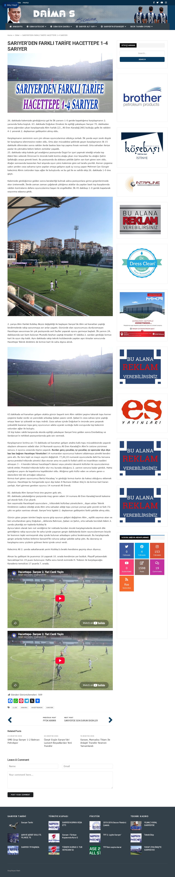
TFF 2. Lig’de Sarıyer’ (112, 835)
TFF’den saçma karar (112, 847)
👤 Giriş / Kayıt (10, 5)
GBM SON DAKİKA (61, 26)
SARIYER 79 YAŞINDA (30, 847)
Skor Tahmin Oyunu (140, 26)
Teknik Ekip (149, 835)
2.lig (15, 707)
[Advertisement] (142, 609)
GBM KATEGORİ (37, 26)
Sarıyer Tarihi (27, 822)
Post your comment (20, 795)
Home (10, 35)
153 (157, 553)
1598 (141, 569)
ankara (24, 707)
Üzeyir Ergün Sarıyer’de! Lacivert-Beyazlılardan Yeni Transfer (58, 742)
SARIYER (49, 707)
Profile (26, 3)
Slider (17, 35)
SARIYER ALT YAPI (86, 26)
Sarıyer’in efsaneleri (114, 26)
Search (142, 59)
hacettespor (37, 707)
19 (157, 569)
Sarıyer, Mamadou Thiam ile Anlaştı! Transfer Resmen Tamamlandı (95, 742)
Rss (127, 586)
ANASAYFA (17, 26)
